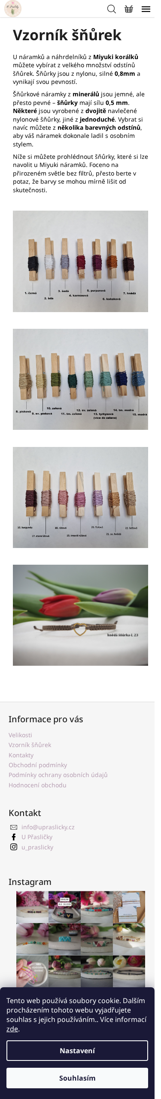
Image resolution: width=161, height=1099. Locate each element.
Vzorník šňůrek (30, 745)
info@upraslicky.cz (48, 827)
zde (12, 1028)
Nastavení (77, 1050)
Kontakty (21, 755)
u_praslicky (37, 847)
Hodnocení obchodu (38, 785)
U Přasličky (36, 837)
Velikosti (20, 735)
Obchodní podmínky (38, 765)
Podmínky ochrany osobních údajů (58, 775)
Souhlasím (77, 1078)
